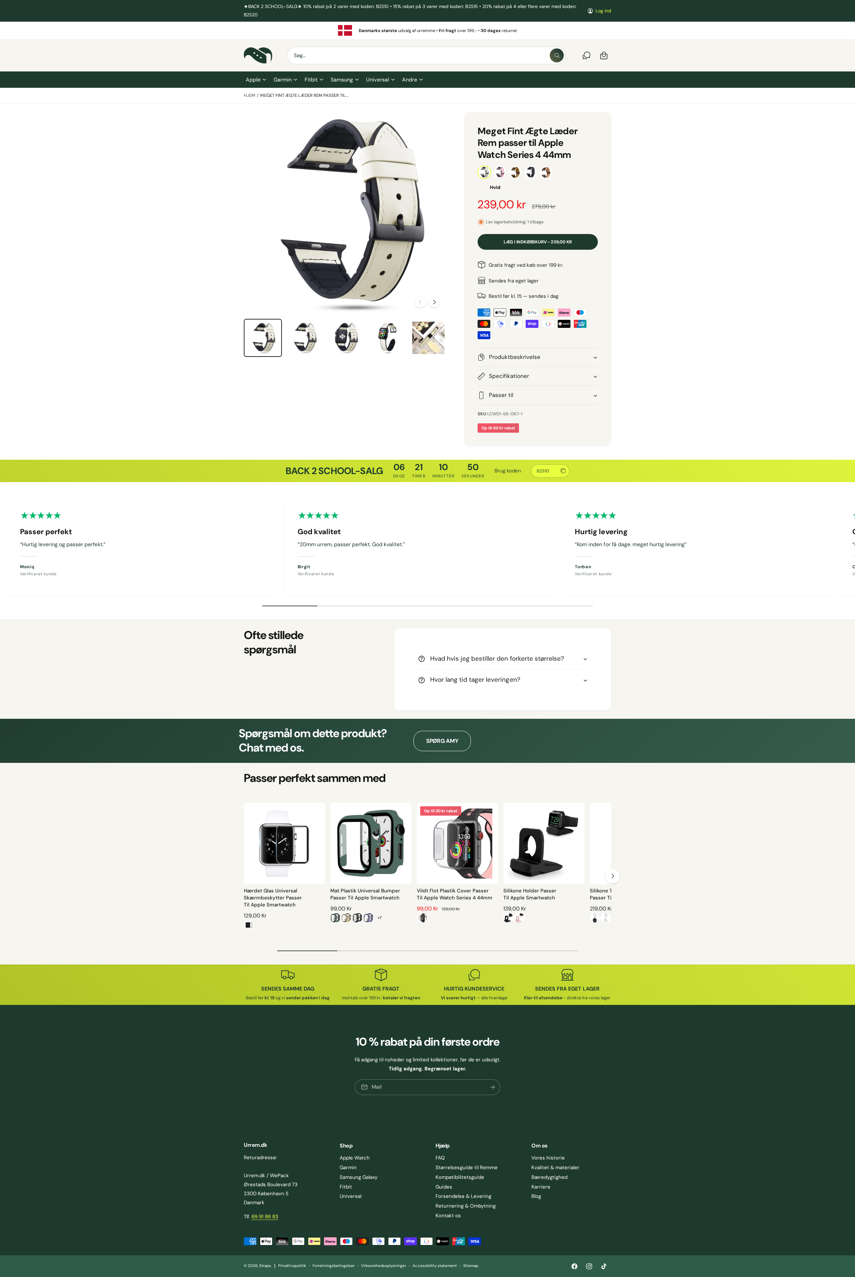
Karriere (540, 1187)
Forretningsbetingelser (334, 1265)
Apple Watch (355, 1157)
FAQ (440, 1157)
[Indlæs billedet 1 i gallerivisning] (263, 338)
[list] (427, 30)
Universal (377, 79)
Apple (253, 79)
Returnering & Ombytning (466, 1206)
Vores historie (548, 1157)
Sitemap (470, 1265)
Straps (265, 1265)
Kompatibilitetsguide (460, 1177)
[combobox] (426, 55)
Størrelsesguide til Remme (467, 1167)
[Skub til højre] (434, 302)
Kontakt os (448, 1215)
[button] (256, 79)
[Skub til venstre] (420, 302)
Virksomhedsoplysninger (383, 1265)
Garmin (283, 79)
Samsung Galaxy (358, 1177)
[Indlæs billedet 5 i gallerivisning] (428, 338)
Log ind (603, 11)
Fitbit (311, 79)
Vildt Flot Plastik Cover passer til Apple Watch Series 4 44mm (454, 894)
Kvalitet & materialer (555, 1167)
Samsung (342, 79)
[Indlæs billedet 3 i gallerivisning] (346, 338)
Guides (444, 1187)
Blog (536, 1196)
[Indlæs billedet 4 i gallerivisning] (387, 338)
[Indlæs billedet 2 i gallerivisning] (304, 338)
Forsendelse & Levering (463, 1196)
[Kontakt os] (586, 55)
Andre (409, 79)
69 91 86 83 (264, 1216)
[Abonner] (492, 1087)
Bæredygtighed (549, 1177)
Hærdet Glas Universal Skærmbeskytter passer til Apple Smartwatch (273, 897)
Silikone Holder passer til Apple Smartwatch (529, 894)
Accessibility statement (434, 1265)
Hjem (249, 95)
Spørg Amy (442, 740)
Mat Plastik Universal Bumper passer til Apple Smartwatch (365, 894)
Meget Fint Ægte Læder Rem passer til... (304, 95)
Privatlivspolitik (292, 1265)
